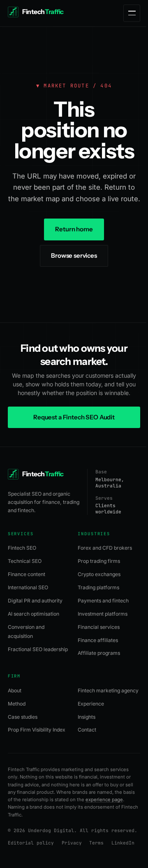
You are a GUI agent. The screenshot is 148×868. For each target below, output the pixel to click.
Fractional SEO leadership (38, 649)
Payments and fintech (103, 600)
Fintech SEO (22, 548)
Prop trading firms (99, 561)
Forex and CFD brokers (105, 548)
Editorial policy (31, 843)
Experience (91, 704)
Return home (73, 229)
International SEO (28, 587)
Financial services (99, 627)
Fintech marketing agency (108, 690)
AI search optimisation (33, 614)
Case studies (22, 717)
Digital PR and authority (35, 600)
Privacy (72, 843)
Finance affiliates (98, 640)
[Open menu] (131, 13)
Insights (86, 717)
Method (16, 704)
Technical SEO (25, 561)
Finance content (26, 574)
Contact (87, 730)
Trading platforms (98, 587)
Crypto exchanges (99, 574)
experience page (104, 799)
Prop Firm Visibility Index (36, 730)
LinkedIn (122, 843)
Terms (96, 843)
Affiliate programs (99, 653)
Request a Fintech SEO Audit (74, 417)
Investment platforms (102, 614)
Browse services (74, 255)
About (14, 690)
